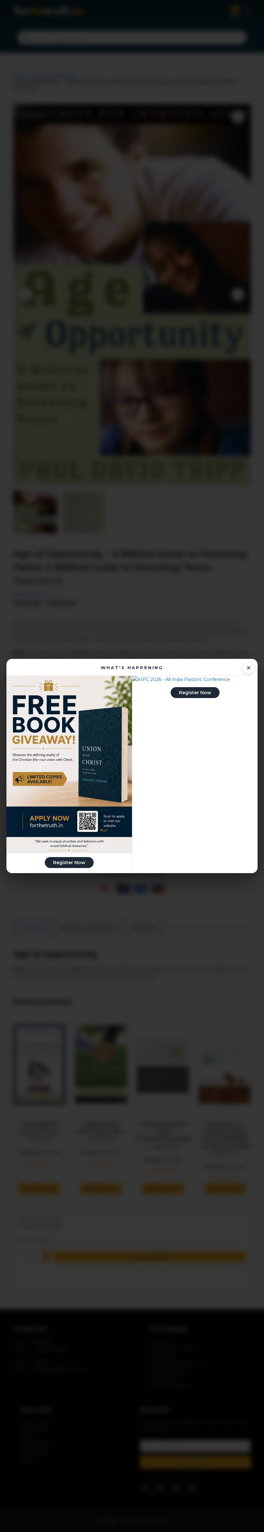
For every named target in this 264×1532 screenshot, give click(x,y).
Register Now (69, 862)
